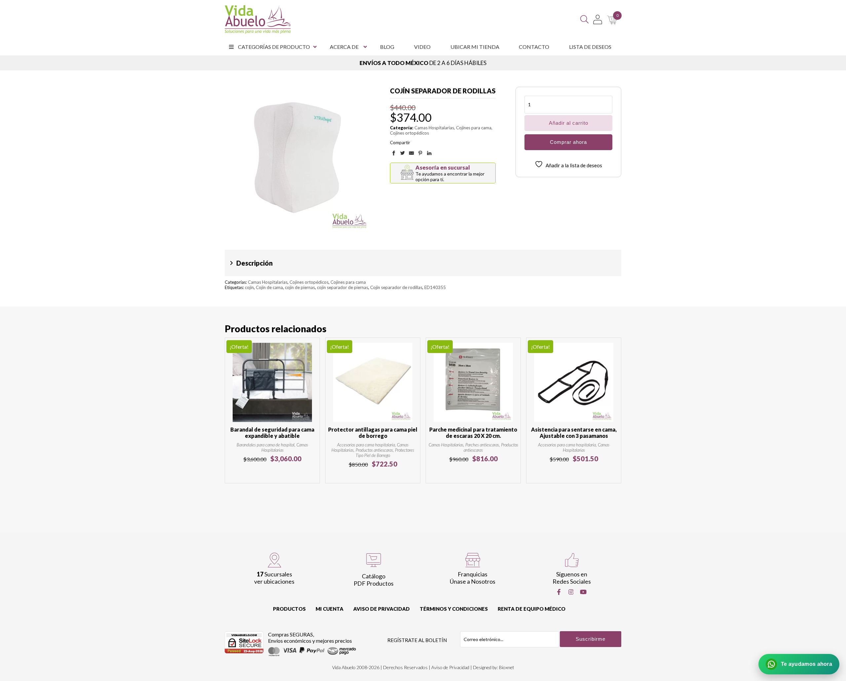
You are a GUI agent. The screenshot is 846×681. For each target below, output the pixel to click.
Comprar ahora (568, 142)
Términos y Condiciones (454, 609)
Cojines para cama (473, 127)
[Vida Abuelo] (258, 19)
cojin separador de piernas (342, 287)
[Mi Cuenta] (597, 19)
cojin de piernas (300, 287)
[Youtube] (583, 592)
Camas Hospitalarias (434, 127)
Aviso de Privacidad (381, 609)
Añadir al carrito (568, 123)
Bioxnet (506, 667)
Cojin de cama (269, 287)
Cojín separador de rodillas (396, 287)
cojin (249, 287)
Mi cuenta (329, 609)
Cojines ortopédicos (409, 133)
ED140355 (435, 287)
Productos (289, 609)
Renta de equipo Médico (531, 609)
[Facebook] (559, 592)
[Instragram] (571, 592)
